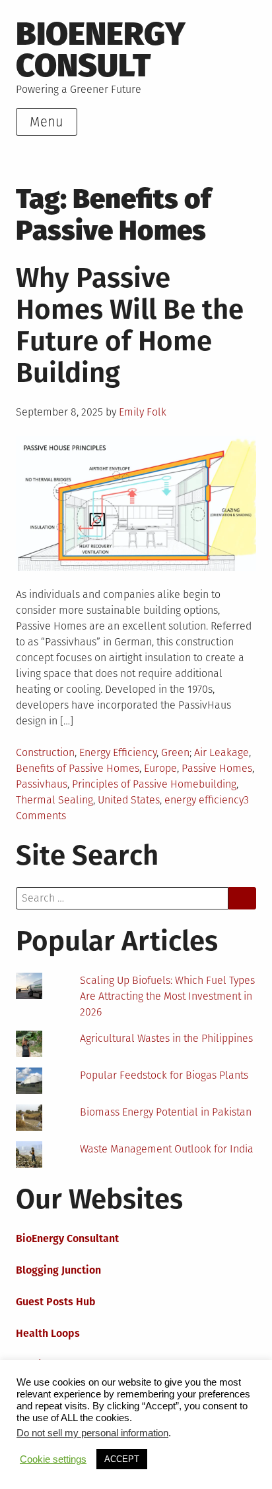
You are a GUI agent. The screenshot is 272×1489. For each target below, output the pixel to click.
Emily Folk (142, 412)
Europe (160, 768)
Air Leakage (221, 752)
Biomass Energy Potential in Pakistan (166, 1112)
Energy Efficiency (117, 752)
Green (175, 752)
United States (129, 800)
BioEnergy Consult (101, 49)
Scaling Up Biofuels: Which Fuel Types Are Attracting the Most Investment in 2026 (167, 996)
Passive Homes (217, 768)
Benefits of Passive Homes (77, 768)
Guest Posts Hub (56, 1301)
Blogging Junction (58, 1270)
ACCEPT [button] (121, 1459)
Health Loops (48, 1333)
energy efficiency (204, 800)
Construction (45, 752)
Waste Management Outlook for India (167, 1149)
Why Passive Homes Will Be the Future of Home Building (130, 325)
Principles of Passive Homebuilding (154, 784)
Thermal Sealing (54, 800)
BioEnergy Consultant (67, 1238)
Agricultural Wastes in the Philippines (166, 1038)
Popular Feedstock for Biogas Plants (164, 1075)
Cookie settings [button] (53, 1459)
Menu (46, 122)
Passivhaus (41, 784)
